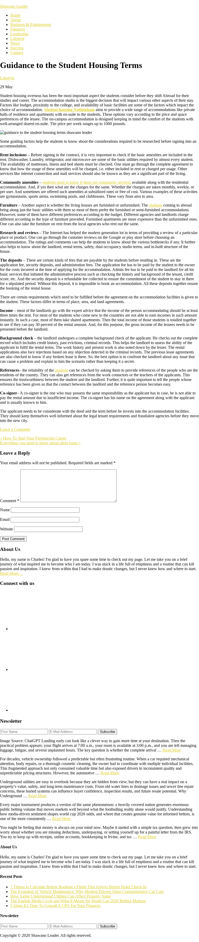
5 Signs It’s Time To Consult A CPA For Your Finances (55, 905)
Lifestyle (7, 78)
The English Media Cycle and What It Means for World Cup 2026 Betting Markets (78, 901)
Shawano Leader (14, 6)
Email (5, 519)
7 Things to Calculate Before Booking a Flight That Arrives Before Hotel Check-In (78, 887)
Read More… (11, 573)
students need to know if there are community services (86, 182)
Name (5, 510)
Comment (9, 501)
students (155, 205)
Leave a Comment (15, 429)
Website (6, 529)
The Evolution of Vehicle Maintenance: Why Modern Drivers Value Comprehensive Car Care (87, 891)
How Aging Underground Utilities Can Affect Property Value (60, 896)
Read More (171, 750)
